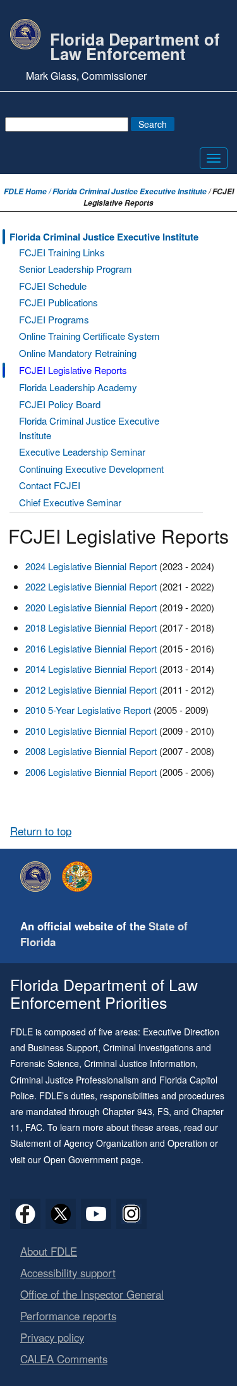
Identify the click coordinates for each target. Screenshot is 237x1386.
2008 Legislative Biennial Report (92, 751)
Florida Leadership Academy (78, 387)
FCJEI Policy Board (59, 404)
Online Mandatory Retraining (78, 352)
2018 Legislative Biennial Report (91, 627)
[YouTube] (96, 1214)
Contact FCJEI (49, 485)
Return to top (40, 831)
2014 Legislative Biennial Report (92, 668)
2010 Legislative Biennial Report (91, 730)
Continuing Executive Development (91, 468)
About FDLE (48, 1251)
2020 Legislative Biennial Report (91, 607)
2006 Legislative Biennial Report (91, 771)
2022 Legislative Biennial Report (91, 586)
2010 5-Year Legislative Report (88, 709)
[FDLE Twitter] (61, 1214)
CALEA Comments (63, 1359)
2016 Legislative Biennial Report (92, 648)
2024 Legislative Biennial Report (91, 566)
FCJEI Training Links (62, 252)
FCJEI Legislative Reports (73, 370)
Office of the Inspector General (92, 1294)
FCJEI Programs (54, 319)
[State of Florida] (80, 876)
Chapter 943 (127, 1111)
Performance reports (68, 1316)
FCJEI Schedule (53, 285)
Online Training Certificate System (89, 335)
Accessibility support (68, 1273)
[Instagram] (131, 1214)
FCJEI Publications (58, 302)
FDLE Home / (28, 191)
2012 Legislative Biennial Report (91, 689)
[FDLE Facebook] (25, 1214)
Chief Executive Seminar (70, 502)
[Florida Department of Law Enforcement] (38, 876)
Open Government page (92, 1159)
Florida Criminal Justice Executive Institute (129, 191)
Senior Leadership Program (75, 268)
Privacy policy (52, 1337)
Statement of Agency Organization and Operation (108, 1143)
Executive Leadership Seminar (82, 451)
